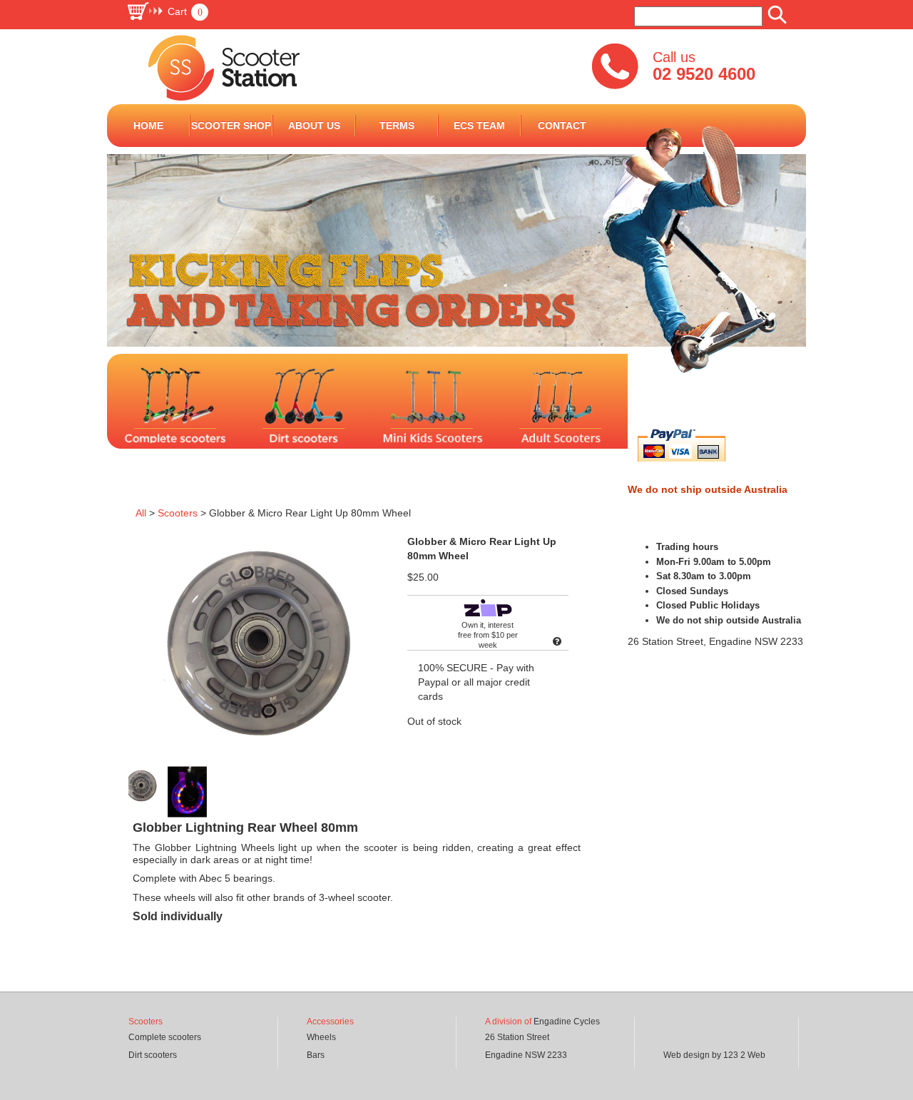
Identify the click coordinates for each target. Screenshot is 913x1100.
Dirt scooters (152, 1055)
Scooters (178, 513)
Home (148, 125)
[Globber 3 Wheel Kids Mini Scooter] (629, 414)
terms (396, 125)
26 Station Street (517, 1037)
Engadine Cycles (567, 1022)
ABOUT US (314, 125)
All (141, 513)
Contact (562, 125)
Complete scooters (164, 1037)
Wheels (321, 1037)
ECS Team (479, 125)
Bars (316, 1055)
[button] (167, 11)
